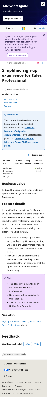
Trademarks (7, 393)
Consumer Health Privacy (13, 389)
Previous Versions (24, 382)
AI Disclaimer (8, 382)
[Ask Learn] (38, 63)
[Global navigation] (2, 28)
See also (7, 106)
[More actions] (42, 63)
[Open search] (35, 28)
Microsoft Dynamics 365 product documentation (19, 131)
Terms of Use (34, 389)
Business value (10, 99)
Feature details (10, 102)
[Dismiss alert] (43, 4)
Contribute (6, 386)
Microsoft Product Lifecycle (19, 41)
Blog (37, 382)
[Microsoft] (23, 28)
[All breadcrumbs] (4, 63)
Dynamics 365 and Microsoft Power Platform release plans (21, 142)
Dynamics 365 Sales (17, 63)
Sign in (42, 28)
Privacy (18, 386)
